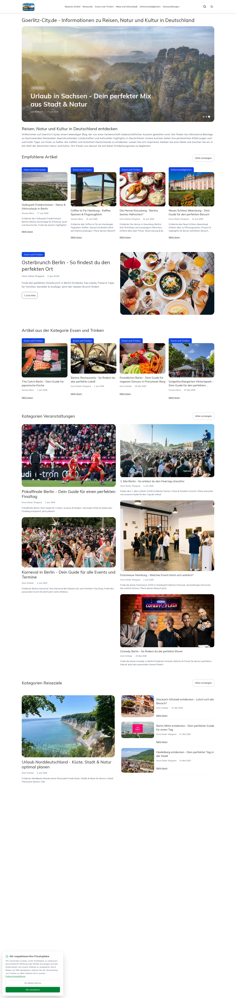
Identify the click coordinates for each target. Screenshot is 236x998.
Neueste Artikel (72, 6)
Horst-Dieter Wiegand (130, 219)
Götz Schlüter (36, 112)
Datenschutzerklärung (15, 976)
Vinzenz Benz (28, 213)
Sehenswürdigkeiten (150, 6)
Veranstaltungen (171, 6)
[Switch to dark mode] (211, 6)
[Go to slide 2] (206, 116)
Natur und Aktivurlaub (127, 6)
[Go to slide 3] (209, 117)
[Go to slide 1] (203, 116)
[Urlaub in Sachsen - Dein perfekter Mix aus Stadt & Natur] (118, 74)
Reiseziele (87, 6)
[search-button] (204, 6)
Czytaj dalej (30, 295)
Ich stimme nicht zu (32, 983)
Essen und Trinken (104, 6)
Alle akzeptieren (33, 989)
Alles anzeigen (203, 158)
